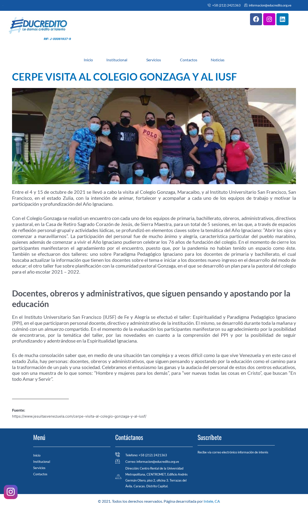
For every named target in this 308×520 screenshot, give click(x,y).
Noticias (218, 59)
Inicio (88, 59)
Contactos (188, 59)
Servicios (153, 59)
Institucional (116, 59)
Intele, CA (212, 501)
